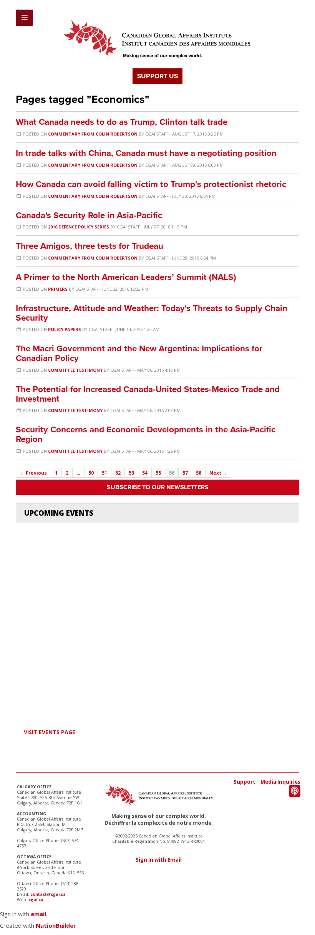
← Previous (33, 473)
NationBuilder (56, 925)
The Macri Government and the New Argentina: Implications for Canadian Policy (139, 353)
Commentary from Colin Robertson (93, 134)
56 (171, 473)
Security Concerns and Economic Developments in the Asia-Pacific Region (145, 434)
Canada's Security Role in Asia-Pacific (89, 215)
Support (244, 781)
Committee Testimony (75, 370)
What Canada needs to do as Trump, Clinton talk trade (121, 122)
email (38, 914)
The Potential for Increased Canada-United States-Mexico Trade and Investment (148, 394)
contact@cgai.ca (48, 894)
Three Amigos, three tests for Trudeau (89, 246)
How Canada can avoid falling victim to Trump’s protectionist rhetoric (151, 184)
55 (158, 473)
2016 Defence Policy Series (78, 227)
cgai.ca (35, 899)
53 (131, 473)
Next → (218, 473)
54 (145, 473)
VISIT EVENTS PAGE (49, 732)
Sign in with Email (159, 859)
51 (104, 473)
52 (118, 473)
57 (185, 473)
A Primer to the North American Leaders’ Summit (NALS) (126, 277)
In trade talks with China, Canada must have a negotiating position (146, 153)
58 (198, 473)
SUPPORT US (157, 76)
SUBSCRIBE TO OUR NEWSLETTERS (158, 487)
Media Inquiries (280, 781)
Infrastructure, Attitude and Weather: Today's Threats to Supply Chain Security (151, 313)
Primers (58, 289)
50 (91, 473)
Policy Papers (64, 329)
